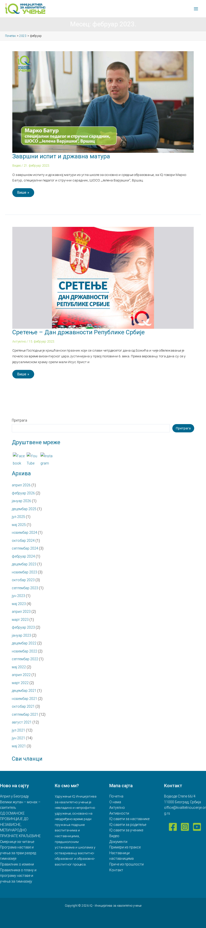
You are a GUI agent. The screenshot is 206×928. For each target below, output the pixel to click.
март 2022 (20, 683)
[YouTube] (196, 826)
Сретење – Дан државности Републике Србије (78, 332)
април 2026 (21, 485)
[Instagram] (184, 826)
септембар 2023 (25, 588)
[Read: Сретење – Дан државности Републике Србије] (102, 278)
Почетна (116, 796)
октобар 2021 (23, 706)
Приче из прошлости (126, 864)
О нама (115, 802)
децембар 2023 (24, 564)
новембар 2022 (24, 651)
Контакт (116, 870)
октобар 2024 (23, 541)
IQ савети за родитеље (127, 825)
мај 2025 (19, 525)
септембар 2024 (25, 548)
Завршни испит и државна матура (61, 156)
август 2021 (22, 722)
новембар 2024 (24, 533)
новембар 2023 (24, 572)
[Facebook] (172, 826)
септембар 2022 (25, 659)
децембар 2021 (24, 691)
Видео (16, 165)
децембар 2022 (24, 643)
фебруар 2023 (23, 627)
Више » (24, 191)
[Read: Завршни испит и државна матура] (102, 102)
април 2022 (21, 675)
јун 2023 (18, 596)
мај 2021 (19, 746)
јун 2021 (18, 738)
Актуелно (19, 341)
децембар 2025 (24, 509)
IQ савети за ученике (126, 830)
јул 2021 (18, 730)
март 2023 (20, 620)
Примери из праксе (125, 847)
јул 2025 (18, 517)
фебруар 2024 (23, 556)
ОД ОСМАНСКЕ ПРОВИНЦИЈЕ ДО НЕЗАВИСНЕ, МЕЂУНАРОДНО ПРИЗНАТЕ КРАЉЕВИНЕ (20, 824)
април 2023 (21, 612)
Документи (118, 842)
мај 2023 (19, 604)
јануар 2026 (21, 501)
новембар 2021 (24, 699)
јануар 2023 (21, 635)
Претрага (19, 420)
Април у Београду (14, 796)
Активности (119, 813)
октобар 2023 (23, 580)
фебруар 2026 (23, 493)
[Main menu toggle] (196, 9)
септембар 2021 (25, 714)
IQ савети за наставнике (129, 819)
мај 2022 (19, 667)
